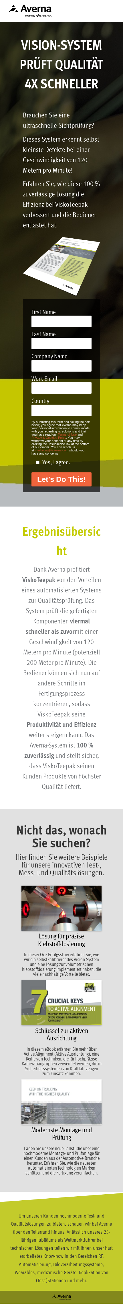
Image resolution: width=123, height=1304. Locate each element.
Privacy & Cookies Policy (48, 437)
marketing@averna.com (51, 450)
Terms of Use (67, 434)
